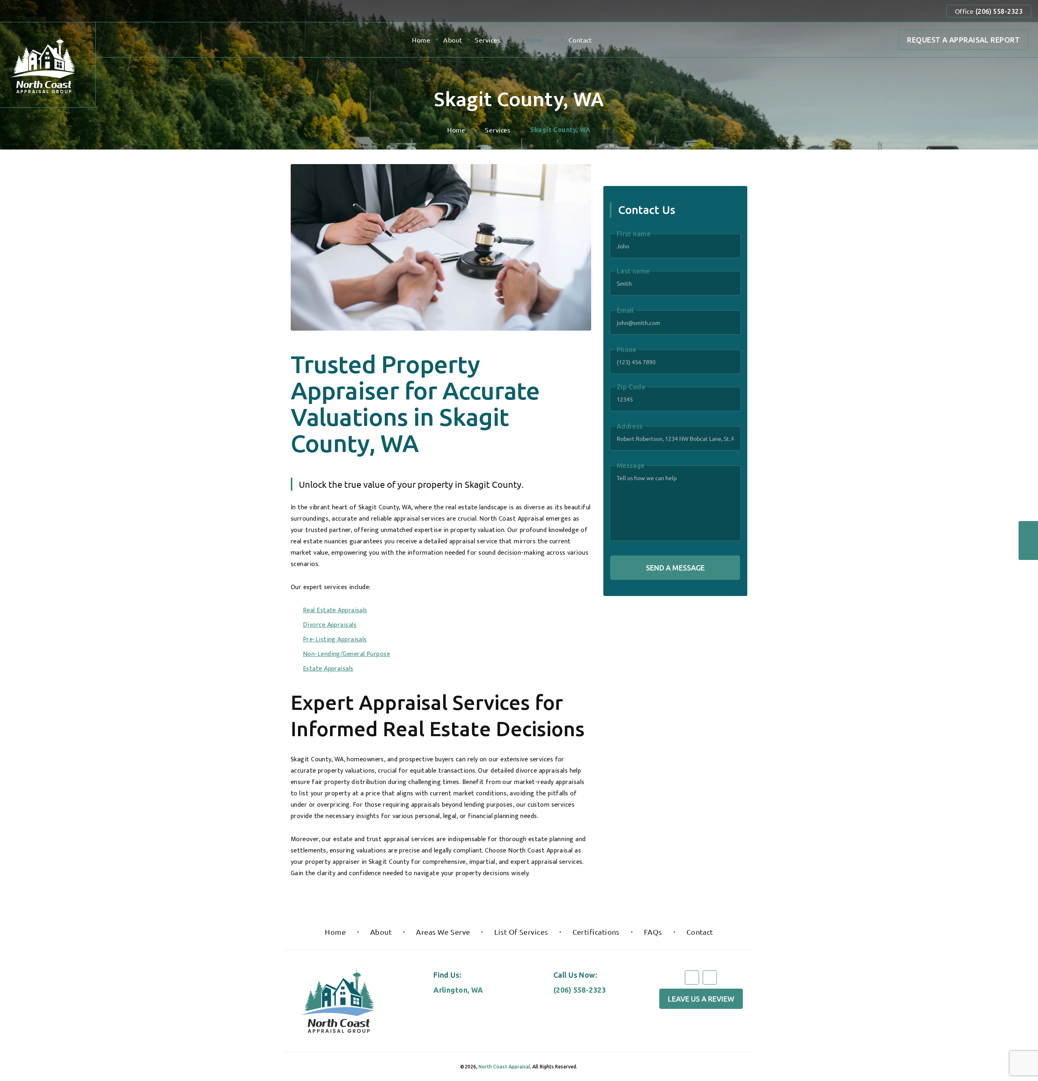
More (534, 40)
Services (487, 40)
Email (625, 310)
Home (421, 40)
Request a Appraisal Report (963, 40)
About (452, 40)
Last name (633, 271)
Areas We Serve (443, 931)
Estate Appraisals (328, 668)
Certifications (596, 931)
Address (630, 426)
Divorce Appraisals (329, 625)
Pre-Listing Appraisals (335, 639)
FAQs (653, 931)
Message (631, 465)
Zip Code (631, 387)
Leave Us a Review (701, 999)
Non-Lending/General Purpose (346, 654)
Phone (627, 349)
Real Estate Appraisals (335, 610)
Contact (580, 40)
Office (989, 11)
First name (633, 233)
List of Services (521, 931)
